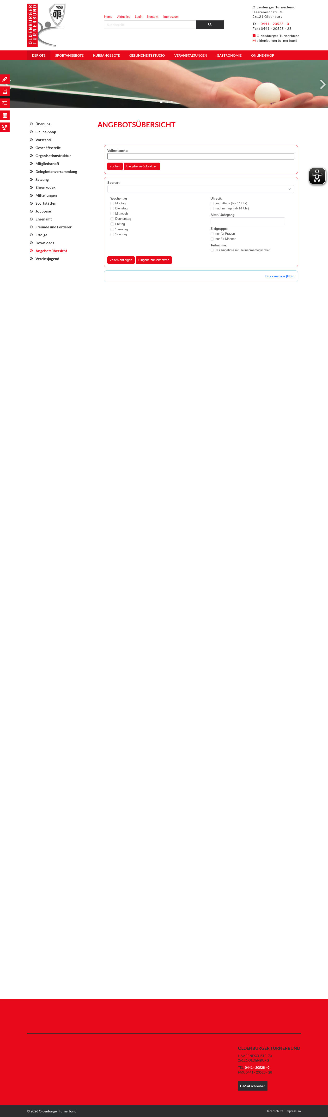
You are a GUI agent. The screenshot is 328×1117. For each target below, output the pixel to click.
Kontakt (152, 16)
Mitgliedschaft (47, 163)
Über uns (43, 124)
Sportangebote (69, 55)
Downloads (45, 243)
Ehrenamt (44, 219)
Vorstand (43, 140)
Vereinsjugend (47, 258)
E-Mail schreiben (252, 1086)
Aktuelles (123, 16)
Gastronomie (229, 55)
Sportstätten (46, 203)
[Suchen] (210, 24)
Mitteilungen (46, 195)
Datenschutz (274, 1111)
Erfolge (41, 235)
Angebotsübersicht (51, 251)
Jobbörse (43, 211)
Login (138, 16)
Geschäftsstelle (48, 148)
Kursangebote (106, 55)
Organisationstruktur (53, 155)
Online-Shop (262, 55)
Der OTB (39, 55)
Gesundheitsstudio (147, 55)
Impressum (171, 16)
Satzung (42, 179)
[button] (156, 102)
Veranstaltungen (190, 55)
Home (108, 16)
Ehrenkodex (45, 187)
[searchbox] (150, 24)
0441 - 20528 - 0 (275, 24)
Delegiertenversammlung (56, 171)
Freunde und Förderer (54, 227)
